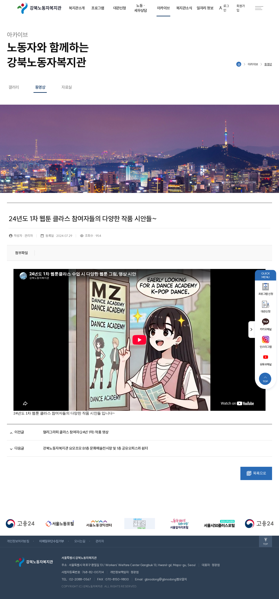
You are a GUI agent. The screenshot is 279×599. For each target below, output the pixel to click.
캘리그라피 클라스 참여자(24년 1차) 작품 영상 (75, 432)
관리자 (100, 541)
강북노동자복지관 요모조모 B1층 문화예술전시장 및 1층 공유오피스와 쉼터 (95, 448)
